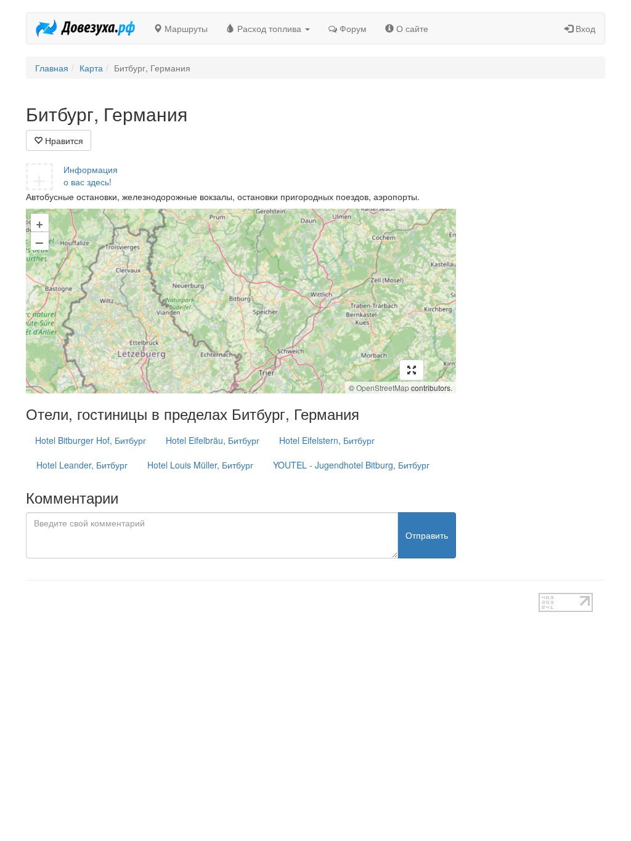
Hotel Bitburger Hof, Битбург (90, 440)
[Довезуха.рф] (85, 28)
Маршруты (185, 28)
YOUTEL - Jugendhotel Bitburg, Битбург (351, 465)
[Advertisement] (540, 288)
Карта (91, 68)
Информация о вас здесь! (90, 175)
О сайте (411, 28)
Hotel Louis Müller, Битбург (200, 465)
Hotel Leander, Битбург (82, 465)
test (282, 599)
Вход (584, 28)
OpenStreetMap (382, 387)
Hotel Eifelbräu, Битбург (212, 440)
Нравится (63, 140)
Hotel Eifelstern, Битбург (327, 440)
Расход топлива (269, 28)
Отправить (426, 535)
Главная (51, 68)
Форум (352, 28)
